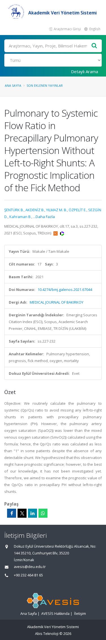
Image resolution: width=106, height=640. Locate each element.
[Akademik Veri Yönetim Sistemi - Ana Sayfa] (16, 12)
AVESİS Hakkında (55, 613)
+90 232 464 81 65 (28, 575)
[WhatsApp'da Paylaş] (42, 513)
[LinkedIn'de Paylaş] (32, 513)
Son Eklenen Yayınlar (45, 85)
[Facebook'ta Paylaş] (11, 513)
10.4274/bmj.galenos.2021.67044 (65, 289)
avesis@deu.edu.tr (30, 566)
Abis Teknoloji (47, 633)
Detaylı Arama (84, 71)
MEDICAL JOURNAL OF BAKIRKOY (56, 302)
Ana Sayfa (13, 85)
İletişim (80, 613)
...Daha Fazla (44, 216)
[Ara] (94, 46)
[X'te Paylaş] (22, 513)
